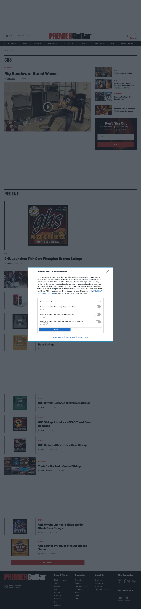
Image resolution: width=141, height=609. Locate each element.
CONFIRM (55, 329)
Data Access (70, 337)
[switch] (98, 306)
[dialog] (70, 305)
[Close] (109, 272)
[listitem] (70, 302)
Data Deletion (58, 337)
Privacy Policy (83, 337)
